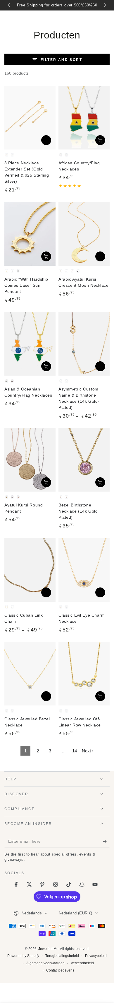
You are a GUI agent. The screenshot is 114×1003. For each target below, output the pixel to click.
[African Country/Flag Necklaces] (84, 118)
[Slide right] (105, 5)
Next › (88, 750)
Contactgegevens (60, 970)
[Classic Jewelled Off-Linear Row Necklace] (84, 673)
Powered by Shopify (23, 956)
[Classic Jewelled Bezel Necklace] (30, 673)
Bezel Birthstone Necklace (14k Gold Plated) (78, 511)
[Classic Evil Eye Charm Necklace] (84, 570)
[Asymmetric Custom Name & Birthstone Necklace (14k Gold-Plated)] (84, 344)
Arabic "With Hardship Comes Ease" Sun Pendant (26, 285)
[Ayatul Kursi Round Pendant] (30, 460)
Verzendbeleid (82, 963)
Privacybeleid (96, 956)
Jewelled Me (48, 949)
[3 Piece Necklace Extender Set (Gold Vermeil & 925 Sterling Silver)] (30, 118)
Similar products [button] (46, 140)
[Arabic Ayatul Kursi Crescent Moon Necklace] (84, 234)
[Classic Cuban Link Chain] (30, 570)
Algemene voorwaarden (45, 963)
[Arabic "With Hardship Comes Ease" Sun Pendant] (30, 234)
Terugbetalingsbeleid (62, 956)
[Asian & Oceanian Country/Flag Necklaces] (30, 344)
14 (74, 750)
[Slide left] (9, 5)
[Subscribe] (106, 841)
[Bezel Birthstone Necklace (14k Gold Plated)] (84, 460)
